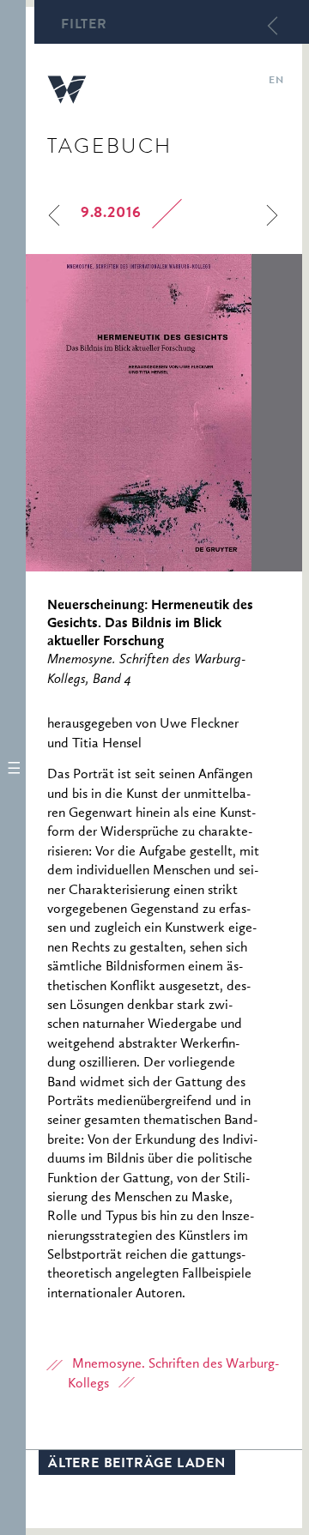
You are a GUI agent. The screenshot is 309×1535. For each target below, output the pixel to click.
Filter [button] (84, 26)
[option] (164, 412)
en (276, 81)
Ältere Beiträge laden (137, 1465)
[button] (13, 767)
